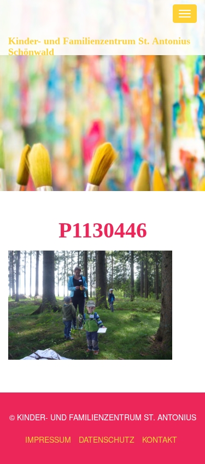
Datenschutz (106, 439)
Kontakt (159, 439)
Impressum (48, 439)
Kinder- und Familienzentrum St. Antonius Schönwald (99, 45)
